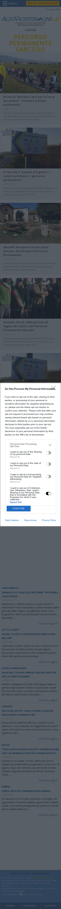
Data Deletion (12, 520)
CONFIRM (19, 508)
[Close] (55, 389)
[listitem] (30, 445)
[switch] (48, 452)
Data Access (30, 520)
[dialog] (30, 454)
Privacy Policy (49, 520)
